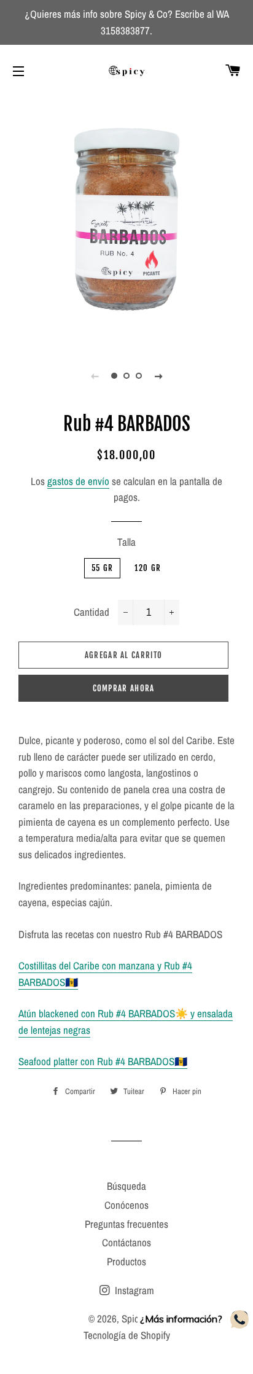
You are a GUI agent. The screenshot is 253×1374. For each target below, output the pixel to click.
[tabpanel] (126, 220)
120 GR (147, 568)
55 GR (102, 568)
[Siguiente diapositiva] (158, 375)
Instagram (133, 1290)
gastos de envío (78, 481)
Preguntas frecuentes (126, 1224)
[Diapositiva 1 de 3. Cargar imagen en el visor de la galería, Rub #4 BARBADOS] (114, 376)
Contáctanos (126, 1242)
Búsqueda (126, 1186)
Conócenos (126, 1205)
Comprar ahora (124, 688)
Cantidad (91, 612)
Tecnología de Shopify (127, 1335)
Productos (126, 1261)
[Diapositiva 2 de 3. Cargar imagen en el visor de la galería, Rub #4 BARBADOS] (126, 376)
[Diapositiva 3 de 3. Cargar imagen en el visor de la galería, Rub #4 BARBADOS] (139, 376)
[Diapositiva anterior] (94, 375)
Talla (126, 542)
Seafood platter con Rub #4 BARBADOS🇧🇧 (102, 1061)
